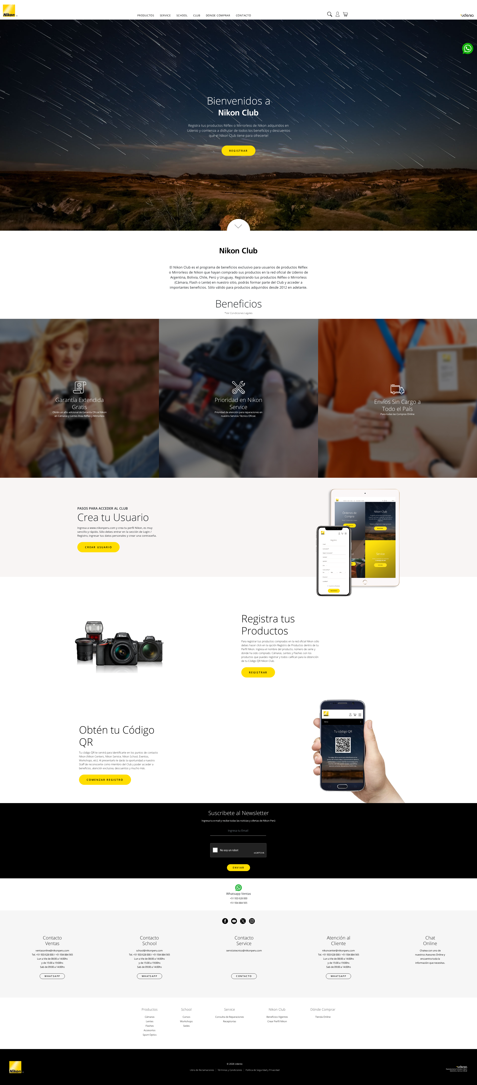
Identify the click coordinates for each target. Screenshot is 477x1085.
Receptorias (229, 1021)
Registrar (238, 150)
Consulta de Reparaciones (229, 1016)
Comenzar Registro (105, 779)
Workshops (186, 1021)
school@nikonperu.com (149, 950)
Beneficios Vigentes (277, 1016)
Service (165, 15)
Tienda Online (323, 1016)
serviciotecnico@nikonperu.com (244, 950)
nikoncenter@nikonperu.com (338, 950)
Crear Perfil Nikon (277, 1021)
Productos (145, 15)
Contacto (243, 15)
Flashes (150, 1025)
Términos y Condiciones (230, 1070)
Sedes (186, 1025)
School (182, 15)
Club (196, 15)
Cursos (186, 1016)
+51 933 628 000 (238, 898)
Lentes (149, 1021)
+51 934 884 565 (238, 902)
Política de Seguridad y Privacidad (262, 1070)
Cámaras (149, 1016)
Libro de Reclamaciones (202, 1070)
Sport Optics (150, 1034)
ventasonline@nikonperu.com (52, 950)
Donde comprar (218, 15)
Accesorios (149, 1030)
